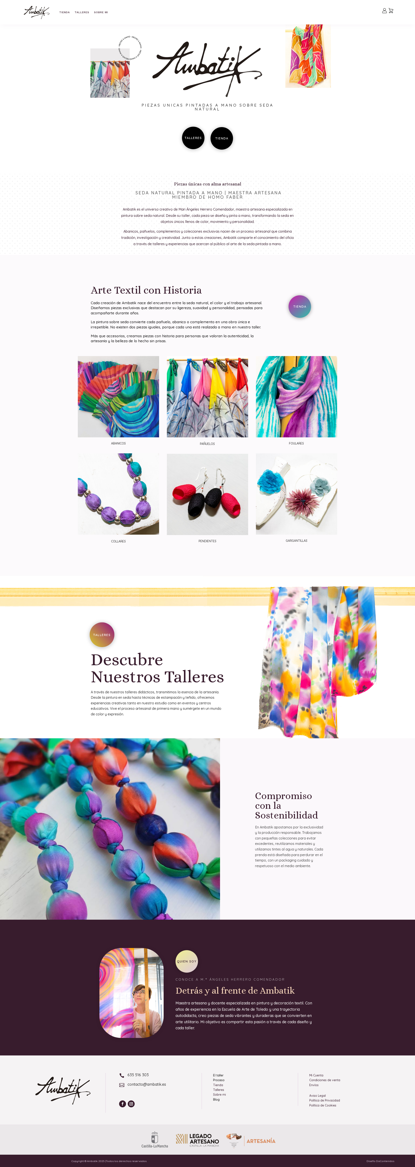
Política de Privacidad (324, 1100)
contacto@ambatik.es (147, 1084)
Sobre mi (101, 12)
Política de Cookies (322, 1105)
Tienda (64, 12)
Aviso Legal (317, 1096)
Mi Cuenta (316, 1075)
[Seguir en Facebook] (122, 1103)
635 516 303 (138, 1074)
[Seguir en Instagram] (131, 1103)
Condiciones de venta (324, 1080)
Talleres (82, 12)
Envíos (314, 1085)
